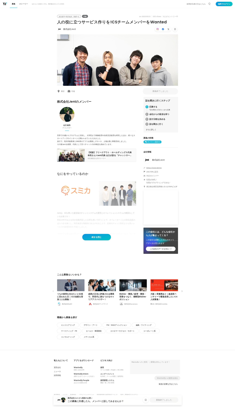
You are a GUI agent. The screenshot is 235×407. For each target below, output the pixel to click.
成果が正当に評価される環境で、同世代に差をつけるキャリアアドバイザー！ (101, 297)
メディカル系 (89, 337)
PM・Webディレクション (116, 325)
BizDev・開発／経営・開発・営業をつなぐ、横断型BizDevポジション (132, 297)
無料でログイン (224, 4)
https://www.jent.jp (154, 168)
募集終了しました (160, 91)
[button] (61, 360)
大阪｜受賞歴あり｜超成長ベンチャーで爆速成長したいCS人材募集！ (163, 297)
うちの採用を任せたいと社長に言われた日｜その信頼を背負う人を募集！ (70, 297)
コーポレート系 (149, 331)
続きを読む (97, 237)
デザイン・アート (91, 325)
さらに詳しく (151, 129)
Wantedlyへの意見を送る (167, 378)
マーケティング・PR (69, 331)
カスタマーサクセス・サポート (122, 331)
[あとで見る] (175, 29)
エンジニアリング (68, 325)
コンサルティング (68, 337)
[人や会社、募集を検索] (209, 3)
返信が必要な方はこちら (168, 384)
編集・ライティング (143, 325)
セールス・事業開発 (94, 331)
